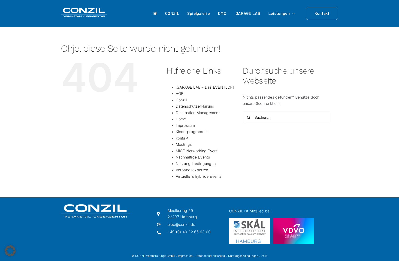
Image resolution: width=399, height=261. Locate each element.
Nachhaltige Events (193, 157)
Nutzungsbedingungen (196, 163)
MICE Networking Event (197, 151)
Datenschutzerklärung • (211, 256)
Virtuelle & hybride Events (199, 176)
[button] (10, 251)
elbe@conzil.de (181, 224)
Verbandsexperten (192, 170)
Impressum (185, 125)
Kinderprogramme (192, 131)
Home (181, 119)
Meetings (184, 144)
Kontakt (182, 138)
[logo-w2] (84, 9)
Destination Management (198, 112)
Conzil (181, 100)
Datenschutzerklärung (195, 106)
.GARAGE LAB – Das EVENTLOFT (205, 87)
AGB (180, 93)
